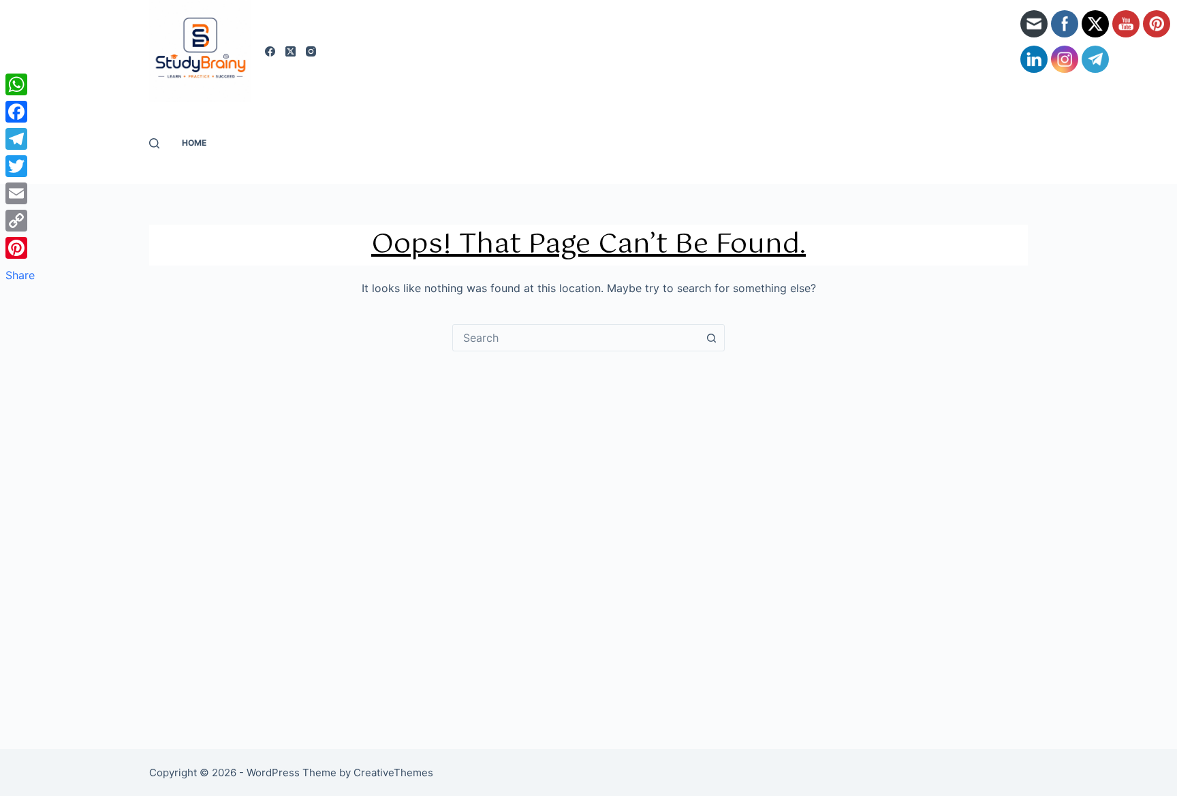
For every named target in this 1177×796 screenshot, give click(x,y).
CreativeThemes (393, 772)
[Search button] (711, 338)
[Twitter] (20, 166)
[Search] (154, 143)
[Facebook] (270, 51)
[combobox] (575, 337)
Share (20, 275)
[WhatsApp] (20, 84)
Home (194, 143)
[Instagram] (311, 51)
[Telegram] (20, 139)
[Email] (20, 193)
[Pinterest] (20, 247)
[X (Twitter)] (290, 51)
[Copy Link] (20, 220)
